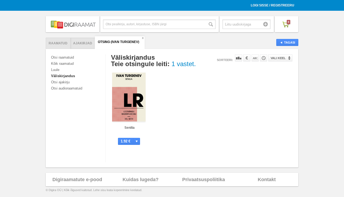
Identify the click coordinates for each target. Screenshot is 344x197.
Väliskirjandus (63, 76)
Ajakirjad (82, 43)
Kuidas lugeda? (141, 179)
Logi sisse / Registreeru (272, 5)
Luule (55, 70)
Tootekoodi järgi (263, 58)
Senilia (129, 128)
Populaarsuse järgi (238, 58)
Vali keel (278, 58)
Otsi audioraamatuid (66, 88)
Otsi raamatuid (62, 57)
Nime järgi (255, 58)
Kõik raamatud (62, 64)
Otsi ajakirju (60, 82)
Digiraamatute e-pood (77, 179)
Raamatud (58, 43)
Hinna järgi (246, 58)
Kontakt (267, 179)
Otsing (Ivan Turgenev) (118, 42)
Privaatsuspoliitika (203, 179)
